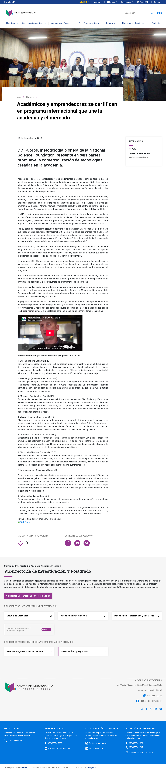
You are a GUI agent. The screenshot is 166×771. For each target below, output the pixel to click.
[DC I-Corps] (24, 522)
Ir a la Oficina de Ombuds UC (141, 753)
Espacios (110, 23)
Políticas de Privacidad (149, 701)
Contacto (156, 23)
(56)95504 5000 (55, 743)
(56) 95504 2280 (154, 695)
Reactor (23, 767)
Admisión (83, 2)
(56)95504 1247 (136, 747)
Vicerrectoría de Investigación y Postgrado (28, 596)
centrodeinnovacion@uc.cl (150, 690)
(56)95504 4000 (15, 740)
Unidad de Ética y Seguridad (83, 651)
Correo (158, 2)
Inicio (19, 97)
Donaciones (126, 2)
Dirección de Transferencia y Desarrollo (137, 616)
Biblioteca (111, 2)
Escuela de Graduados (29, 616)
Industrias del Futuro (60, 23)
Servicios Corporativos (32, 23)
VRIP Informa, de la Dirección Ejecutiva (29, 651)
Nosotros (10, 23)
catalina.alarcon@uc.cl (138, 157)
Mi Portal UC (142, 2)
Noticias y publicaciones (133, 23)
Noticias (30, 97)
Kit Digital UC (92, 767)
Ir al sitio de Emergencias (59, 748)
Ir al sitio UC (9, 2)
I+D (78, 23)
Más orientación (96, 748)
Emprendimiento (91, 23)
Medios (98, 2)
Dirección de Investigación (83, 616)
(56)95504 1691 (136, 743)
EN (160, 13)
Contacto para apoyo (98, 743)
